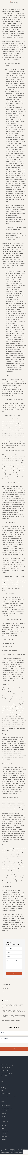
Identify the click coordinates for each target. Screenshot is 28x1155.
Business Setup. (11, 1149)
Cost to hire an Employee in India (10, 1007)
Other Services (4, 1131)
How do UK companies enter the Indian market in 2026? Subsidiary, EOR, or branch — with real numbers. (13, 1017)
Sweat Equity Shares (6, 1110)
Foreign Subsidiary (5, 1067)
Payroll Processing (5, 1093)
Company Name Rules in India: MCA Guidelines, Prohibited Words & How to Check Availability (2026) (13, 1012)
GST (2, 1090)
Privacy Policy (4, 1139)
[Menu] (24, 5)
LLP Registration (5, 1070)
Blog (2, 1128)
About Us (3, 1125)
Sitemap (3, 1116)
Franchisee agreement (6, 1108)
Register (5, 988)
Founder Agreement (6, 1105)
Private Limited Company (7, 1064)
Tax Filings (3, 1087)
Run (4, 992)
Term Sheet (4, 1113)
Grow (4, 995)
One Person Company (6, 1073)
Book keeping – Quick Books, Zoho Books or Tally (12, 1096)
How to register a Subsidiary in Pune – (11, 1020)
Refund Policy (4, 1075)
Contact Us (3, 1133)
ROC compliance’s (5, 1085)
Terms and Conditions (6, 1142)
